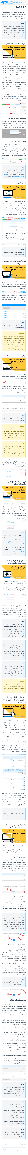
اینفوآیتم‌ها (6, 1150)
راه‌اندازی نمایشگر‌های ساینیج (16, 542)
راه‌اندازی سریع (21, 1150)
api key (17, 96)
